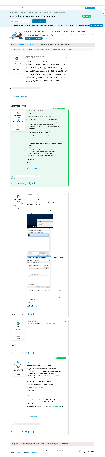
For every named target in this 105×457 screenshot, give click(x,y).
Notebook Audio (33, 12)
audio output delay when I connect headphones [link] (52, 12)
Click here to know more (96, 25)
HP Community (13, 12)
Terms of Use (20, 452)
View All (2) (12, 91)
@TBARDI (28, 113)
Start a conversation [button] (39, 21)
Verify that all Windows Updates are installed (35, 138)
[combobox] (20, 21)
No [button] (32, 183)
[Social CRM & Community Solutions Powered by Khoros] (82, 451)
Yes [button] (27, 183)
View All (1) (13, 348)
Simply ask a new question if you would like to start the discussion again (55, 49)
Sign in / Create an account (33, 38)
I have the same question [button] (19, 96)
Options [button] (93, 16)
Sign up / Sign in (90, 7)
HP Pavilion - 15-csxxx (19, 88)
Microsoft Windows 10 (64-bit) (32, 88)
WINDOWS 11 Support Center (26, 45)
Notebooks (23, 12)
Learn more (47, 38)
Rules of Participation (32, 452)
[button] (66, 56)
